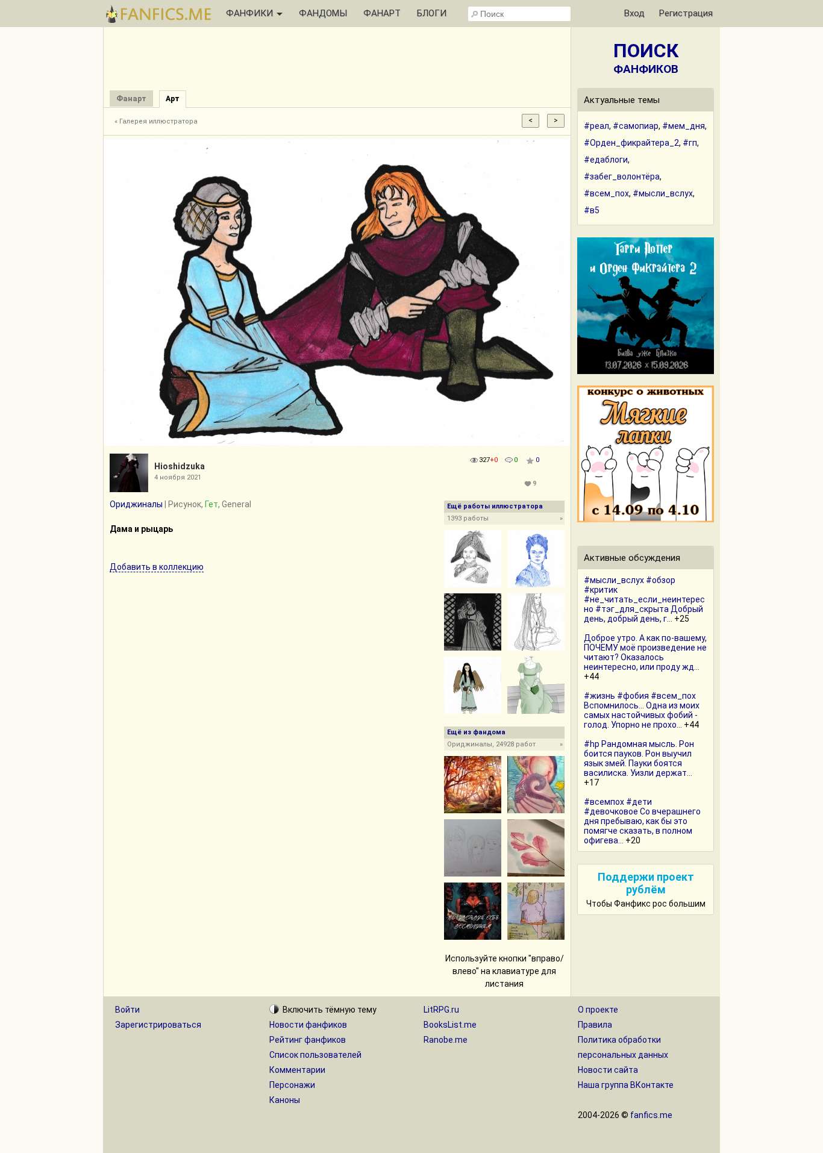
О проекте (598, 1009)
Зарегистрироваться (158, 1025)
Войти (127, 1009)
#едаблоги (606, 159)
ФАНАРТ (382, 13)
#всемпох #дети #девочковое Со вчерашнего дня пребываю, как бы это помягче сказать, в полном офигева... (642, 821)
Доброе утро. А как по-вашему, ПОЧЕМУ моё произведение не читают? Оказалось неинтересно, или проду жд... (645, 652)
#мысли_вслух (663, 193)
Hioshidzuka (179, 466)
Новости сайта (608, 1070)
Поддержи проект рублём (646, 883)
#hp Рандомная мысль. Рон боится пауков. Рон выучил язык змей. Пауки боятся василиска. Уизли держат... (639, 758)
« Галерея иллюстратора (156, 121)
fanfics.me (651, 1115)
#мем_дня (683, 126)
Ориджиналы (136, 504)
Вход (634, 13)
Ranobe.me (446, 1040)
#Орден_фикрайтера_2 (631, 143)
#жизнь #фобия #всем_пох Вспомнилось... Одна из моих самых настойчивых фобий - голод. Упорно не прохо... (641, 710)
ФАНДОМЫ (323, 13)
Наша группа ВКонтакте (626, 1085)
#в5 (591, 210)
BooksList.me (450, 1025)
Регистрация (686, 13)
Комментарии (297, 1070)
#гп (690, 143)
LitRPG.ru (441, 1009)
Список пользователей (315, 1055)
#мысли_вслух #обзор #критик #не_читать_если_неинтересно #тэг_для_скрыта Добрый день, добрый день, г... (644, 599)
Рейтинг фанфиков (307, 1040)
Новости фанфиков (308, 1025)
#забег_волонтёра (622, 176)
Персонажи (292, 1085)
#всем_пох (606, 193)
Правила (595, 1025)
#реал (596, 126)
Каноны (284, 1100)
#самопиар (636, 126)
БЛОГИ (431, 13)
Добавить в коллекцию (157, 567)
